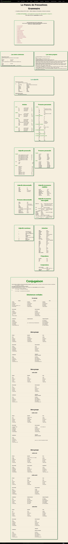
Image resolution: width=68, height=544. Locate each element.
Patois (27, 1)
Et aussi (63, 1)
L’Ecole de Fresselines (53, 1)
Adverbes (18, 39)
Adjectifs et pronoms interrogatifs (21, 37)
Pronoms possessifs (20, 32)
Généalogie (59, 1)
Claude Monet (41, 1)
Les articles (18, 29)
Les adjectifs (19, 28)
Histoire (31, 1)
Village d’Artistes (47, 1)
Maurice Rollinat (36, 1)
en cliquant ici (49, 13)
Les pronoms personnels (20, 30)
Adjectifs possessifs (20, 31)
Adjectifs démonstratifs (20, 33)
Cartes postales (23, 1)
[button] (67, 1)
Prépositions (19, 40)
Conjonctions (19, 41)
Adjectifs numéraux (19, 38)
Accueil (18, 1)
